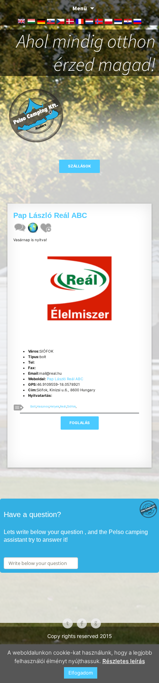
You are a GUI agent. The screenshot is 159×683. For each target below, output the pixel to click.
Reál (63, 406)
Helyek (54, 406)
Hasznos (43, 406)
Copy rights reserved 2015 (79, 636)
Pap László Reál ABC (65, 379)
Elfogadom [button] (80, 673)
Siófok (71, 406)
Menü (79, 8)
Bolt (33, 406)
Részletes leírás (123, 661)
